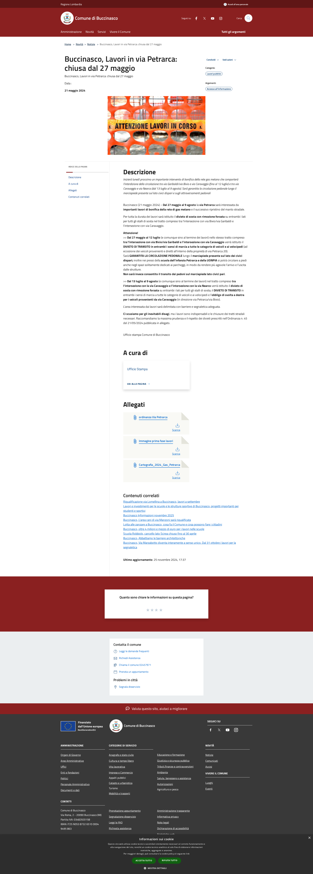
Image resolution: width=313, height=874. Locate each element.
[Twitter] (203, 18)
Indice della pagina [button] (77, 166)
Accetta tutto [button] (144, 860)
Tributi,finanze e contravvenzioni (175, 766)
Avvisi (208, 767)
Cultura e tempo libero (121, 761)
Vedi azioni (228, 60)
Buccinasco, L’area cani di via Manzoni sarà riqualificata (157, 520)
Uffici (63, 767)
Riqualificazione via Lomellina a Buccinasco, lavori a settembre (161, 501)
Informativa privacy (168, 817)
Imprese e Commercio (121, 772)
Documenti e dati (70, 790)
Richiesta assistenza (120, 828)
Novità (79, 44)
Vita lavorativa (117, 767)
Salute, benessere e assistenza (174, 778)
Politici (64, 778)
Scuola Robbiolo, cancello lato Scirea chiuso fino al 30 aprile (159, 533)
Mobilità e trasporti (119, 793)
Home (68, 44)
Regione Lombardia (71, 4)
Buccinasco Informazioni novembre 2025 (148, 515)
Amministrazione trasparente (173, 811)
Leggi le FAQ (116, 822)
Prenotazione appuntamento (125, 811)
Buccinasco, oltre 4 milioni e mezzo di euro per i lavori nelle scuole (163, 529)
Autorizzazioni (165, 784)
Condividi (211, 60)
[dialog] (156, 854)
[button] (156, 868)
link (187, 853)
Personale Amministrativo (75, 784)
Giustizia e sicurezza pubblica (173, 761)
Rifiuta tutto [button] (169, 860)
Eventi (209, 789)
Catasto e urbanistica (120, 783)
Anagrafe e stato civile (121, 755)
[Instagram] (219, 18)
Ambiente (162, 772)
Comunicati (211, 761)
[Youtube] (211, 18)
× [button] (309, 838)
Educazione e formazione (171, 755)
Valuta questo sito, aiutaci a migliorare (159, 708)
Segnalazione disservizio (122, 817)
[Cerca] (248, 18)
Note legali (163, 822)
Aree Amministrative (72, 761)
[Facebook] (195, 18)
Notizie (91, 44)
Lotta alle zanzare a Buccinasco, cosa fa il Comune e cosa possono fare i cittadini (172, 524)
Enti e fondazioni (70, 772)
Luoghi (209, 783)
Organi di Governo (71, 755)
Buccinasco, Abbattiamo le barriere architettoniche (154, 538)
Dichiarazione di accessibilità (173, 828)
